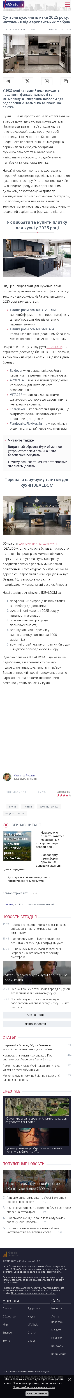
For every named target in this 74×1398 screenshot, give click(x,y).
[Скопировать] (66, 81)
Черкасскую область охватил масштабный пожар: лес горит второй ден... (50, 840)
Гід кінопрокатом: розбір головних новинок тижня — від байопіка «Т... (34, 1150)
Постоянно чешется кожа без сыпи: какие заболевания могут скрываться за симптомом (38, 929)
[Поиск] (52, 4)
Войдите (8, 904)
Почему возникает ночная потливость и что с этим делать (37, 464)
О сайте (56, 1330)
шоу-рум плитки (14, 813)
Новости (56, 1308)
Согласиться (37, 1393)
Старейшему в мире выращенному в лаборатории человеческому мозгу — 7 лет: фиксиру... (40, 1003)
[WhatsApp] (46, 81)
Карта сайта (58, 1354)
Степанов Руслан (24, 775)
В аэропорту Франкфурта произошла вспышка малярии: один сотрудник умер (37, 941)
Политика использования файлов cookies (33, 1293)
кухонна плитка (49, 806)
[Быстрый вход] (60, 4)
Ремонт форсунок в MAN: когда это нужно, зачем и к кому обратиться (37, 1067)
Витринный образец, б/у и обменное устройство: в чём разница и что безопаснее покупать (35, 451)
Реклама (56, 1338)
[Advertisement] (37, 732)
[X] (27, 81)
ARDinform (8, 1266)
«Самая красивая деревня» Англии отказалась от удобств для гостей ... (36, 1120)
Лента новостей (35, 1024)
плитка (28, 806)
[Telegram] (8, 81)
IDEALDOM (54, 347)
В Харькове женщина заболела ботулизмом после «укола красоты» (36, 1220)
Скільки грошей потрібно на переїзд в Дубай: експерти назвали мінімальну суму (40, 991)
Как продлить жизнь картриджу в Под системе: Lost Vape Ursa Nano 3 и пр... (37, 1057)
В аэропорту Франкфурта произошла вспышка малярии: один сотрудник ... (32, 862)
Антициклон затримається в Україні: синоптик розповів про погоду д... (36, 1199)
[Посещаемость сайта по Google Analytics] (10, 1254)
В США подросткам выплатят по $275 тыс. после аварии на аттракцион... (39, 1209)
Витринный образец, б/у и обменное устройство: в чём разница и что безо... (37, 1047)
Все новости (35, 1014)
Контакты (57, 1346)
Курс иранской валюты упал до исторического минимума (29, 879)
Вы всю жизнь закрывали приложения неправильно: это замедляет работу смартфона (36, 953)
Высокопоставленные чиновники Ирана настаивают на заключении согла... (34, 1230)
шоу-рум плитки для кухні (38, 543)
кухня (12, 806)
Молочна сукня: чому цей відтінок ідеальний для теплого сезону (37, 1077)
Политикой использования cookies (34, 1387)
